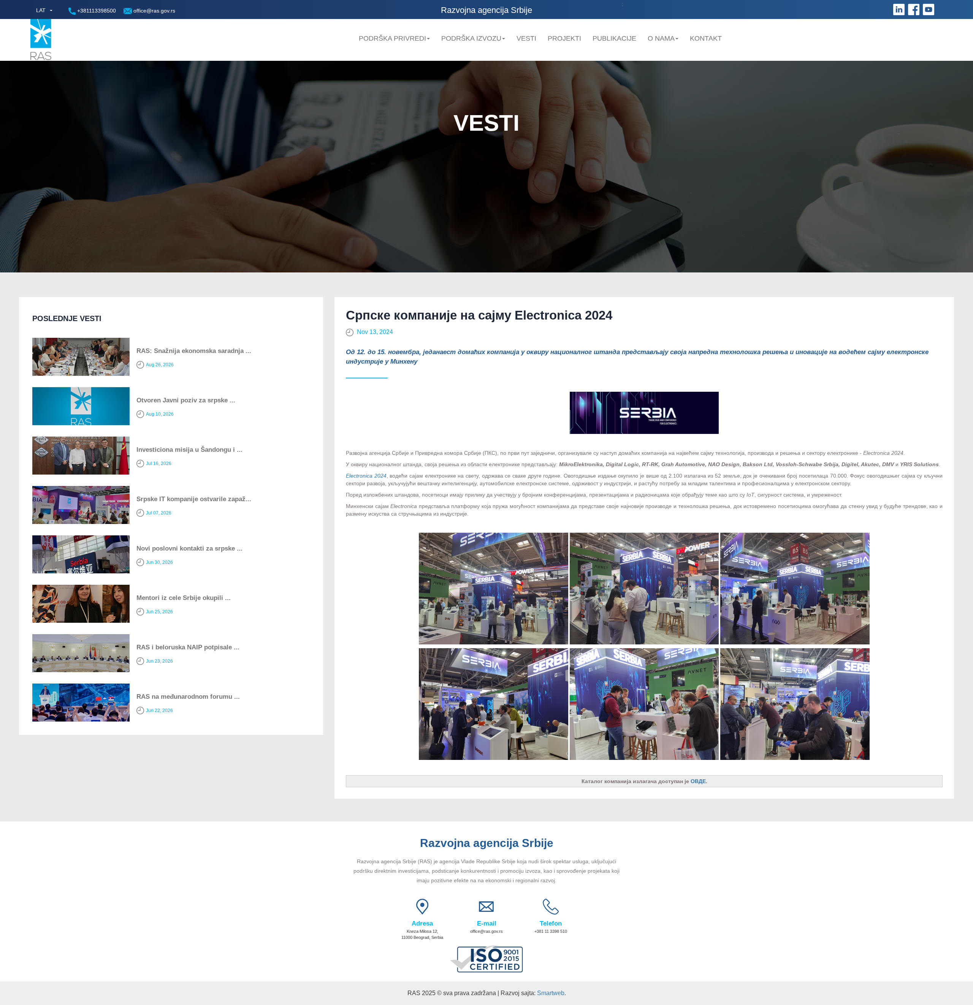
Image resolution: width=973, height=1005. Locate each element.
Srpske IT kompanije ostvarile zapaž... (193, 499)
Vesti (526, 38)
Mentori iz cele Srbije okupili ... (183, 597)
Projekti (564, 38)
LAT (41, 10)
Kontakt (706, 38)
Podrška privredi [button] (392, 38)
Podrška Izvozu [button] (471, 38)
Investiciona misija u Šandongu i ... (189, 449)
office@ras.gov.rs (153, 11)
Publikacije (614, 38)
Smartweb (550, 993)
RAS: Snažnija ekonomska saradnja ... (193, 351)
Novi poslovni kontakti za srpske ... (189, 548)
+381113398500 (96, 11)
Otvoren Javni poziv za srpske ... (185, 400)
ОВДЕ (698, 781)
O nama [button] (661, 38)
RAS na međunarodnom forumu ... (188, 696)
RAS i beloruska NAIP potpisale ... (187, 647)
